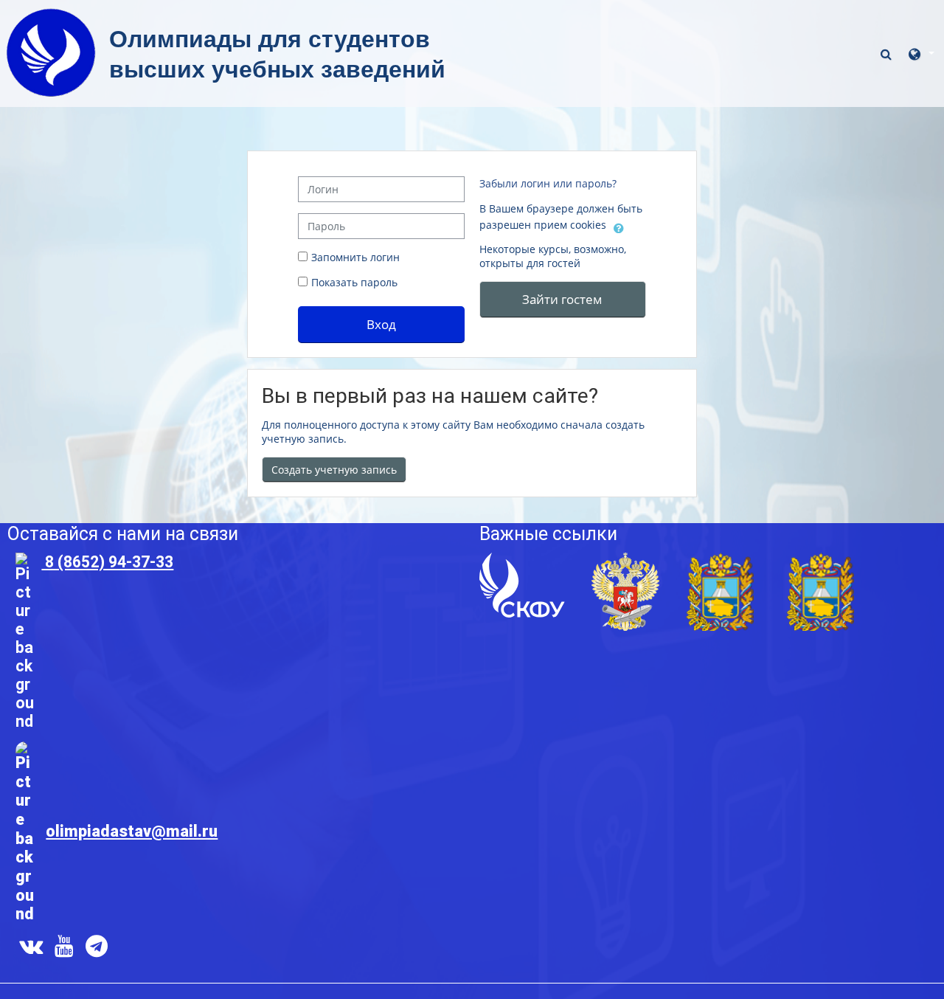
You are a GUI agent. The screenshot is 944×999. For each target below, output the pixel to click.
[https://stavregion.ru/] (720, 561)
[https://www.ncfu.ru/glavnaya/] (522, 561)
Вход (381, 324)
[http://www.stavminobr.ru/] (820, 561)
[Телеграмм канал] (99, 949)
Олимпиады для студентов (273, 39)
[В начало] (51, 13)
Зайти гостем (562, 299)
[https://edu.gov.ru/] (625, 561)
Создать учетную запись (334, 470)
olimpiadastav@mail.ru (132, 831)
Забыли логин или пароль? (548, 183)
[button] (887, 54)
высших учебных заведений (277, 69)
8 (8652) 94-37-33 (107, 562)
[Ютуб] (64, 949)
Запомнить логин (355, 257)
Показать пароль (353, 282)
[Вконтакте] (28, 949)
